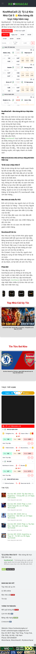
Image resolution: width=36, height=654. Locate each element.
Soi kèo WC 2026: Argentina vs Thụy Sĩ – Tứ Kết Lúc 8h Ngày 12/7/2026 (19, 536)
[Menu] (2, 3)
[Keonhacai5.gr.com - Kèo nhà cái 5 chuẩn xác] (18, 3)
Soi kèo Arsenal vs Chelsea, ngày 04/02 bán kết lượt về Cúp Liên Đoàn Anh (18, 372)
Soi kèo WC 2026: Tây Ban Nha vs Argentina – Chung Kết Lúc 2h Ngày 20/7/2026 (18, 328)
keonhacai (15, 280)
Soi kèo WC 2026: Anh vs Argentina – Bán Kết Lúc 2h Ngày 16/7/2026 (20, 516)
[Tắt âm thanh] (32, 43)
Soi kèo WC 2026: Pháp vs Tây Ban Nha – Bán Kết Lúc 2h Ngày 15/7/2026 (21, 526)
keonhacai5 (10, 138)
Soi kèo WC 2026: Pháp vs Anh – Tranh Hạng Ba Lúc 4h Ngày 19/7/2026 (20, 506)
